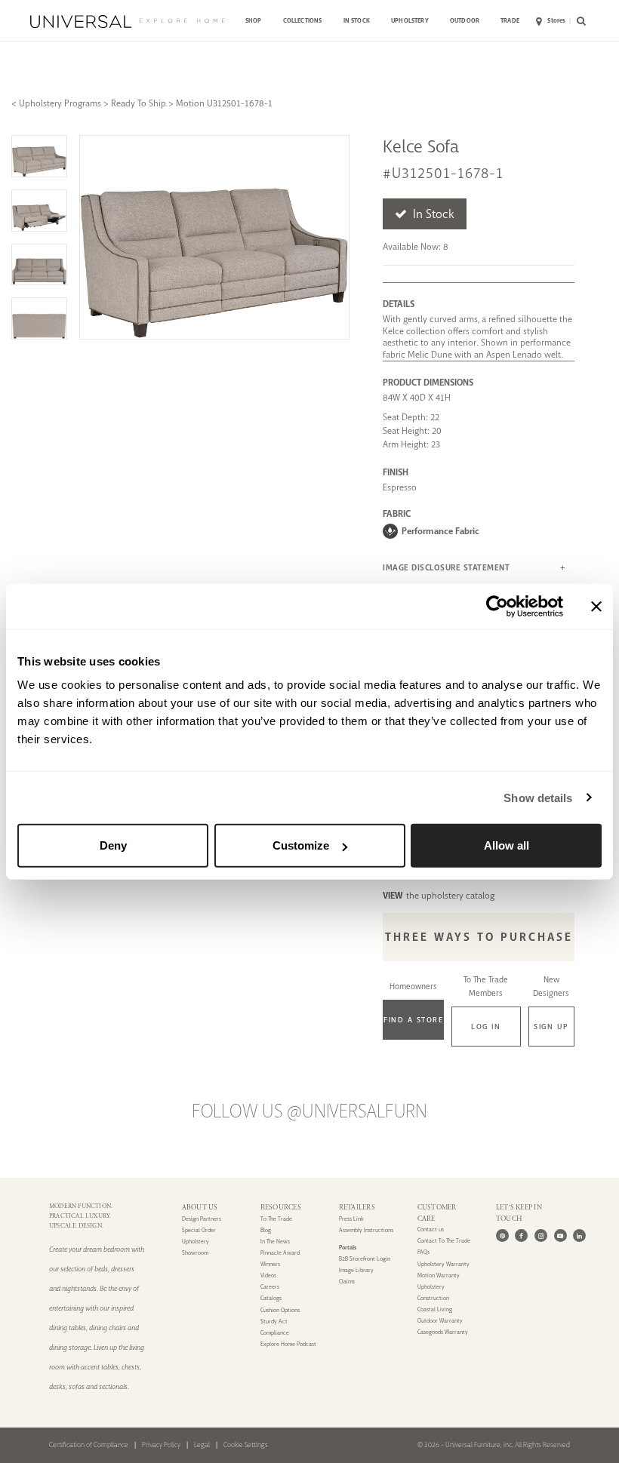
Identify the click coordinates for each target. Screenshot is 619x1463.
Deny (113, 845)
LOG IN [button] (485, 1026)
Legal (202, 1444)
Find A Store (413, 1020)
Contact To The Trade (443, 1240)
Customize (301, 845)
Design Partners (201, 1219)
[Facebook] (521, 1235)
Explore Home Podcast (288, 1344)
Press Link (351, 1219)
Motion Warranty (438, 1275)
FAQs (423, 1252)
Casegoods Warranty (442, 1332)
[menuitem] (254, 21)
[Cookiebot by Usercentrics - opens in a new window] (497, 606)
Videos (268, 1275)
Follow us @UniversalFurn (309, 1111)
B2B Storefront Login (364, 1259)
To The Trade (276, 1219)
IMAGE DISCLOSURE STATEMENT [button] (446, 567)
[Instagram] (540, 1235)
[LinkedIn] (579, 1235)
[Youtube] (560, 1235)
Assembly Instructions (366, 1230)
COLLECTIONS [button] (302, 21)
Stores (556, 21)
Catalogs (271, 1298)
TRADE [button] (509, 21)
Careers (269, 1286)
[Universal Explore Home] (129, 21)
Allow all (506, 845)
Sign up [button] (551, 1026)
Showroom (195, 1252)
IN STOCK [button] (356, 21)
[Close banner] (596, 606)
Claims (347, 1281)
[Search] (579, 21)
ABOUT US (200, 1207)
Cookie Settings (245, 1444)
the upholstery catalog (438, 896)
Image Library (356, 1270)
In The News (275, 1241)
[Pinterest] (502, 1235)
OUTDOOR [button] (464, 21)
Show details (538, 797)
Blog (265, 1230)
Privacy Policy (161, 1444)
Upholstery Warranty (443, 1264)
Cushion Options (280, 1310)
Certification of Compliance (88, 1444)
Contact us (430, 1229)
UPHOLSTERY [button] (410, 21)
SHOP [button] (253, 21)
